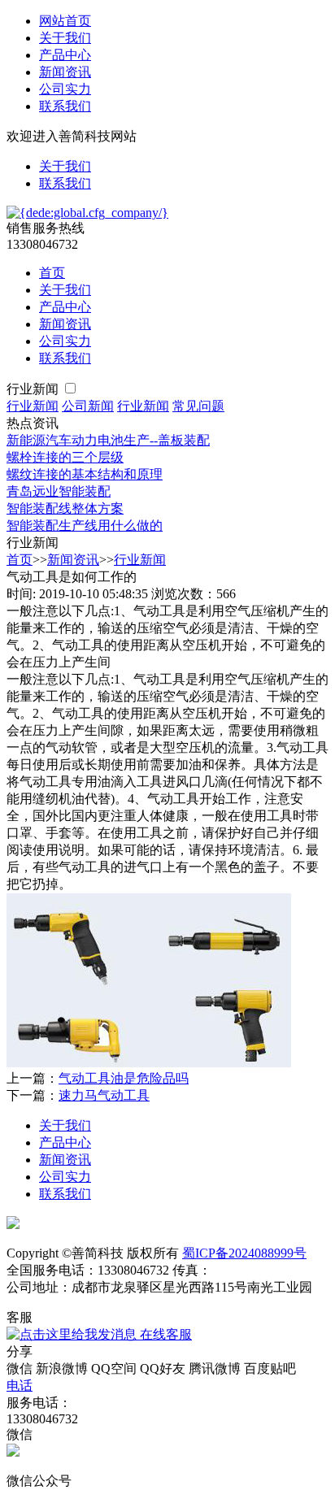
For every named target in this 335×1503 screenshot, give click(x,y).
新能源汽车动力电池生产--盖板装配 (108, 440)
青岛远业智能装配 (59, 491)
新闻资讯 (65, 72)
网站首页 (65, 21)
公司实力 (65, 89)
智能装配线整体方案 (65, 508)
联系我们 (65, 106)
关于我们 (65, 38)
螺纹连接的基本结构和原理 (85, 474)
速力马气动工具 (104, 1095)
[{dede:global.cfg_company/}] (87, 212)
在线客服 (164, 1334)
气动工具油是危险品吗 (124, 1078)
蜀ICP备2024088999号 (244, 1253)
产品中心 (65, 55)
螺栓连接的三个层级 (65, 457)
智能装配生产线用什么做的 (85, 525)
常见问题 (198, 406)
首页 (52, 273)
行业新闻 (34, 389)
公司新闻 (88, 406)
